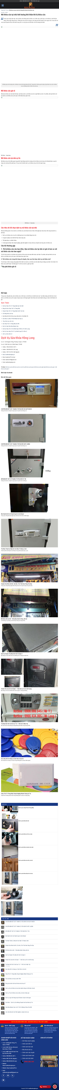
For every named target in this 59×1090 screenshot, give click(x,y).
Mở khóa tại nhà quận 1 (50, 367)
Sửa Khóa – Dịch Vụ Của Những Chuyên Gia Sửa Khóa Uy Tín (19, 1002)
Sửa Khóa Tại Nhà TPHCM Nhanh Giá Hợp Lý (13, 318)
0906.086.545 (29, 1062)
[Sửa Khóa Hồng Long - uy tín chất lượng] (29, 5)
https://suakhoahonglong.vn (9, 354)
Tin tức (2, 12)
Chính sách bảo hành (27, 1058)
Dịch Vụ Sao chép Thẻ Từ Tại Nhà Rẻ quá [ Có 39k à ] (15, 331)
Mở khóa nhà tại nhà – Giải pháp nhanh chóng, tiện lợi (17, 950)
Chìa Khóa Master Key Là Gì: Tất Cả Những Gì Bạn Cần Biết (18, 1007)
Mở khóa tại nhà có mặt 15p (18, 367)
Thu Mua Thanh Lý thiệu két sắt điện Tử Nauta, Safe (17, 940)
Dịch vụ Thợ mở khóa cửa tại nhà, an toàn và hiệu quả (17, 993)
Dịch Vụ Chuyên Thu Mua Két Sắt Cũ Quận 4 (15, 955)
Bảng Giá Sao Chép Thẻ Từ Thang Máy (11, 308)
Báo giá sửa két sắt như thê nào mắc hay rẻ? (15, 983)
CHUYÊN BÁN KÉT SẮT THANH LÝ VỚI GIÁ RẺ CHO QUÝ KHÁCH (20, 921)
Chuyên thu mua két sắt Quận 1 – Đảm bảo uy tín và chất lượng (19, 959)
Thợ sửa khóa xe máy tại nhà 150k (13, 978)
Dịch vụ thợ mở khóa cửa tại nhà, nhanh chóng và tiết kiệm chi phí (20, 988)
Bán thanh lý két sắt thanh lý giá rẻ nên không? (15, 936)
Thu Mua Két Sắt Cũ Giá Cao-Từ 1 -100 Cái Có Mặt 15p (17, 964)
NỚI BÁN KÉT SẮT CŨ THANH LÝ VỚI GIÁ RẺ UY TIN (17, 931)
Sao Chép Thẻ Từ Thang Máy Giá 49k (11, 323)
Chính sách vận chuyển (28, 1052)
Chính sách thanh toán (28, 1055)
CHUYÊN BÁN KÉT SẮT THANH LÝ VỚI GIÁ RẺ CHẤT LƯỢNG (19, 926)
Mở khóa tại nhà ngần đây (39, 367)
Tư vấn (6, 12)
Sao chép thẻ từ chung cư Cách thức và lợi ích (15, 969)
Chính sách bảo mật (27, 1047)
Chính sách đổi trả (27, 1044)
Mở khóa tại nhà (9, 367)
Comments (7, 966)
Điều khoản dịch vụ (27, 1049)
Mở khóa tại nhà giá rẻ (29, 367)
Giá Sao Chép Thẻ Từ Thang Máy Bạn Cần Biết (13, 306)
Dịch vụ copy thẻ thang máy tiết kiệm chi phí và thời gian (18, 997)
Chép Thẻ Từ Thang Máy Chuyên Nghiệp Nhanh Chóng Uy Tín (19, 974)
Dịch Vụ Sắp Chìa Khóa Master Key (10, 326)
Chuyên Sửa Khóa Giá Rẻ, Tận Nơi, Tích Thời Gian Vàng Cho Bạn (19, 945)
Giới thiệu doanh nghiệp (28, 1041)
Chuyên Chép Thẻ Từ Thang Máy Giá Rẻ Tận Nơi (13, 311)
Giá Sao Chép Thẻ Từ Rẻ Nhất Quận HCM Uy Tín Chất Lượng (16, 329)
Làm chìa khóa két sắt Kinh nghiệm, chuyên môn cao (17, 1012)
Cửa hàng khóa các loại (8, 313)
